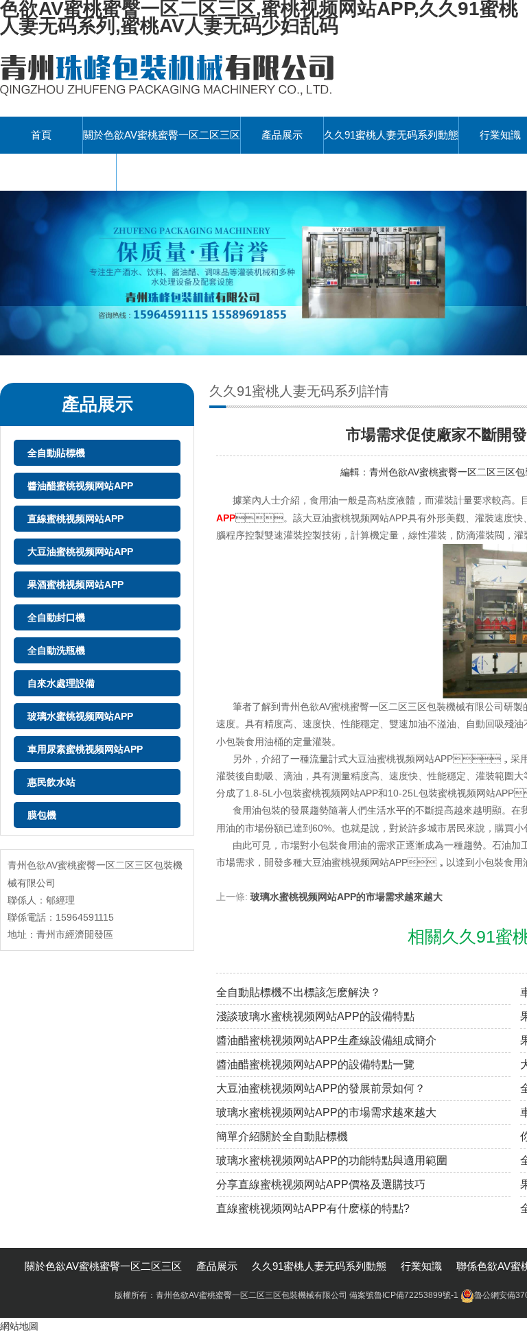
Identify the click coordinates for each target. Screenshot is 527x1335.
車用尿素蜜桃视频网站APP (85, 749)
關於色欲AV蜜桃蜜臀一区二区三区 (161, 135)
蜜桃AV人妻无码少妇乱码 (58, 172)
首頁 (41, 135)
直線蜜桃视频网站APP (75, 518)
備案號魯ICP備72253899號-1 (403, 1295)
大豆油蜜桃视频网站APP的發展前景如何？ (320, 1088)
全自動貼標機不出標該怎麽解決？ (298, 992)
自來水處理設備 (61, 683)
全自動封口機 (56, 617)
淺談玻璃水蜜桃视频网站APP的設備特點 (315, 1016)
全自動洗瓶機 (56, 650)
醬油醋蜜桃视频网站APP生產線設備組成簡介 (326, 1040)
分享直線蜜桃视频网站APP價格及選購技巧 (320, 1184)
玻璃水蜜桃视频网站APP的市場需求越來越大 (346, 896)
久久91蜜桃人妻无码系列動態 (391, 135)
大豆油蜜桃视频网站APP (80, 551)
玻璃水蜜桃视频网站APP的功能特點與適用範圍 (331, 1160)
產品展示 (282, 135)
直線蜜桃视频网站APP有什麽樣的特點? (313, 1208)
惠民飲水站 (51, 782)
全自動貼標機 (56, 452)
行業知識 (421, 1266)
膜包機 (41, 815)
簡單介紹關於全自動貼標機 (282, 1136)
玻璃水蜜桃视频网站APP (80, 716)
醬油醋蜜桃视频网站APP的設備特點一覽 (315, 1064)
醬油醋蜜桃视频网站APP (80, 485)
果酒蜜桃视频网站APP (75, 584)
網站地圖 (19, 1326)
